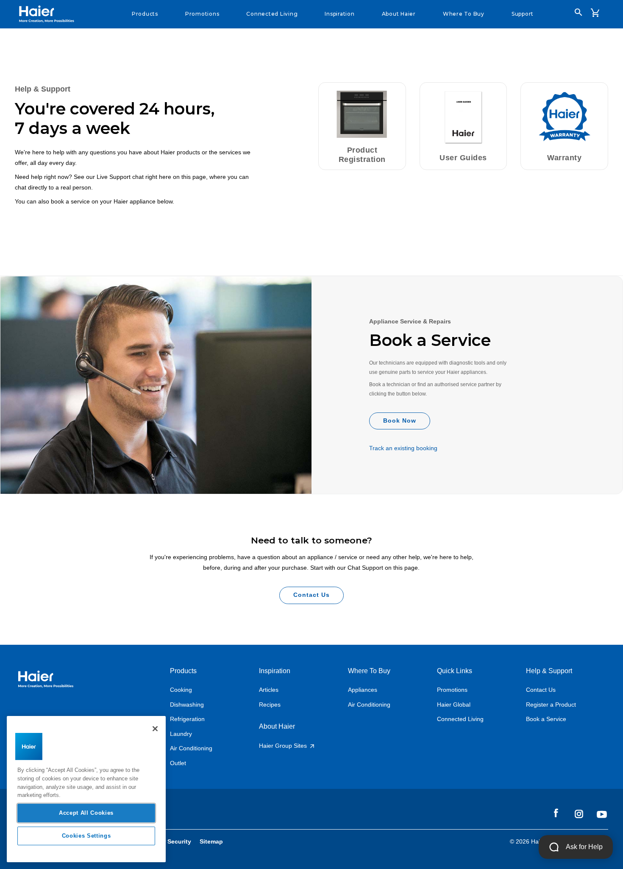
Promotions (452, 689)
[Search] (578, 12)
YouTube (601, 814)
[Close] (155, 728)
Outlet (178, 763)
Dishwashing (187, 704)
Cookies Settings (86, 836)
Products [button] (145, 14)
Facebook (556, 813)
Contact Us (311, 594)
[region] (86, 789)
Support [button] (523, 14)
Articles (268, 689)
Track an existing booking (403, 448)
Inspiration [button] (339, 14)
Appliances (362, 689)
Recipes (270, 704)
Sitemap (211, 841)
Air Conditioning (191, 748)
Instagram (579, 813)
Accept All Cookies (86, 813)
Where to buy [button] (463, 14)
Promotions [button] (202, 14)
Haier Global (453, 704)
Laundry (181, 733)
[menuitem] (145, 14)
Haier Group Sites (284, 745)
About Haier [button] (399, 14)
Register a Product (551, 704)
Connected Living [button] (272, 14)
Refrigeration (187, 719)
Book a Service (546, 719)
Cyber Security (170, 841)
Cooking (181, 689)
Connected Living (460, 719)
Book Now (399, 420)
